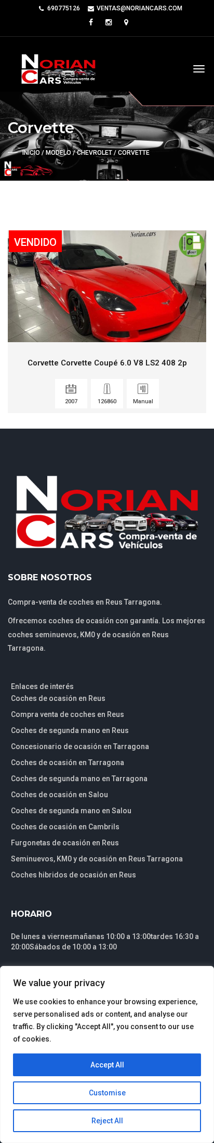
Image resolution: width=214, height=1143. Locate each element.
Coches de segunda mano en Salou (71, 811)
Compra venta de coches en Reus (67, 714)
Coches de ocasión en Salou (59, 794)
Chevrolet (94, 152)
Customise (107, 1093)
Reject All (107, 1121)
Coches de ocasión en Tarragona (67, 762)
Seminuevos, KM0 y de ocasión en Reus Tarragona (97, 859)
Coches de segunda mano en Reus (70, 730)
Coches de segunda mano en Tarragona (79, 778)
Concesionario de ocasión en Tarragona (80, 746)
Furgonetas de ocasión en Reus (65, 843)
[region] (107, 1054)
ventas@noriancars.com (139, 8)
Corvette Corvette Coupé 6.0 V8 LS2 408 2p (107, 363)
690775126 (63, 8)
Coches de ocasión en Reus (58, 698)
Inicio (31, 152)
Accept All (107, 1065)
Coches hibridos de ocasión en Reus (73, 875)
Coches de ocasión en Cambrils (65, 827)
